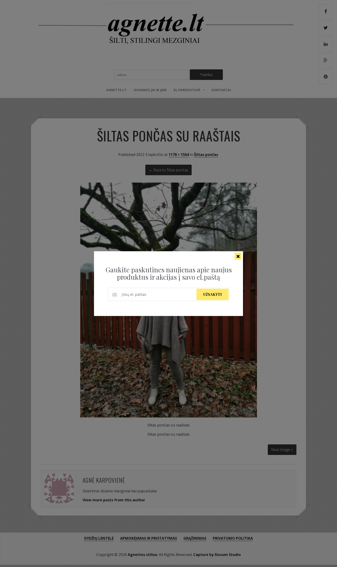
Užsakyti (212, 294)
